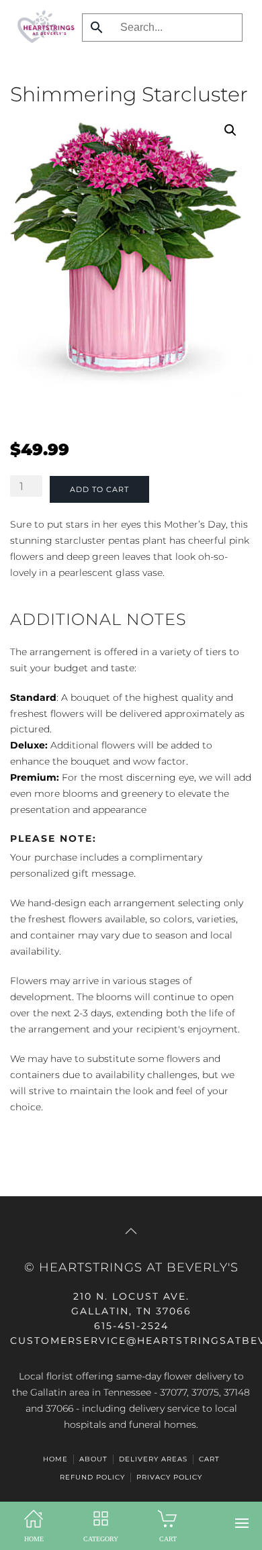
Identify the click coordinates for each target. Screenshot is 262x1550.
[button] (242, 1523)
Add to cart (99, 489)
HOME (55, 1459)
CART (209, 1459)
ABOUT (93, 1459)
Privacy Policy (169, 1477)
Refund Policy (92, 1477)
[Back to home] (42, 27)
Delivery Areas (153, 1459)
